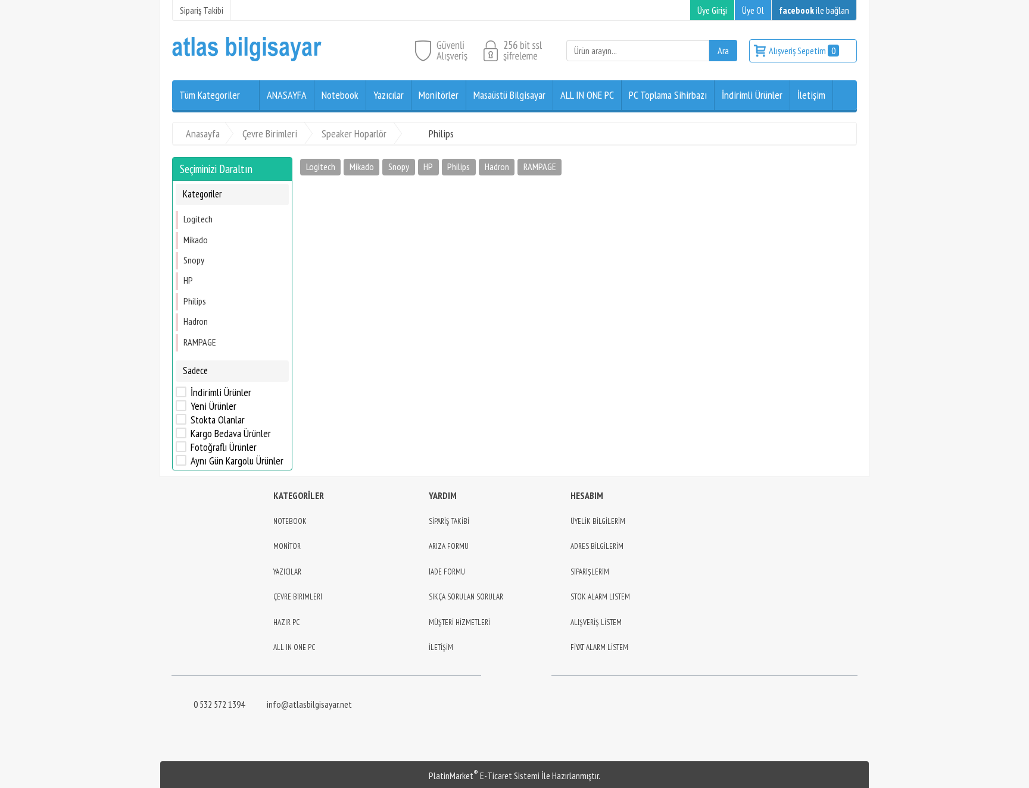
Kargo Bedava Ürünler (231, 433)
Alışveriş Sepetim (802, 50)
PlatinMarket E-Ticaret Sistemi (484, 775)
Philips (194, 301)
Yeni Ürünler (213, 406)
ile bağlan (814, 10)
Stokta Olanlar (218, 420)
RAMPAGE (199, 342)
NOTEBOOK (290, 521)
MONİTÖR (287, 546)
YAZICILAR (287, 572)
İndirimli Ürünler (221, 392)
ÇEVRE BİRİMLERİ (297, 597)
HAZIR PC (286, 622)
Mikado (195, 240)
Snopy (193, 260)
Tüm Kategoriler (209, 95)
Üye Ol (753, 10)
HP (188, 280)
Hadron (195, 321)
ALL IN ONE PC (294, 647)
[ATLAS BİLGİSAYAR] (247, 58)
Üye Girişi (712, 10)
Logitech (198, 219)
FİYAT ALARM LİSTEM (599, 647)
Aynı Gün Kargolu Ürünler (237, 461)
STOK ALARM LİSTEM (600, 597)
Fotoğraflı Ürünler (224, 447)
